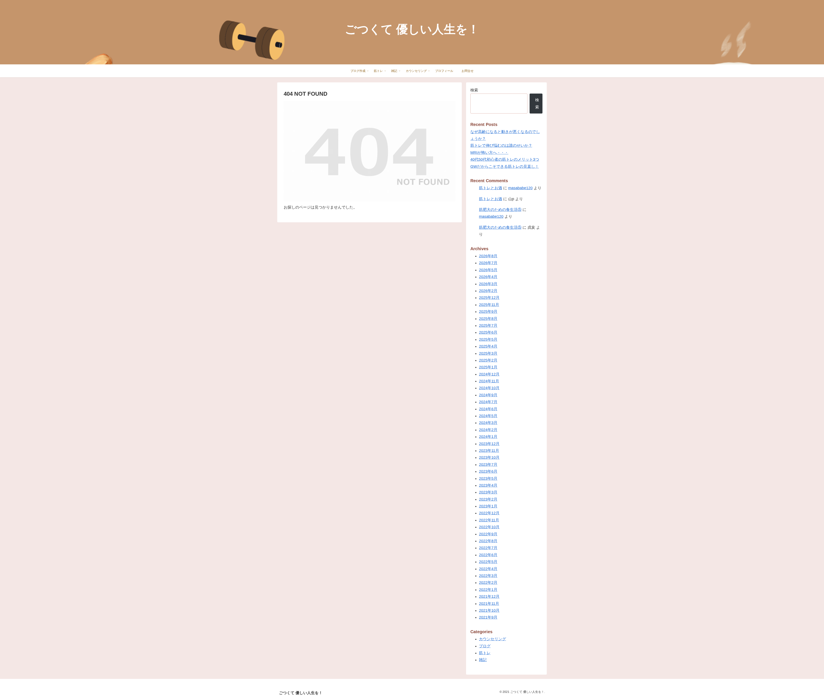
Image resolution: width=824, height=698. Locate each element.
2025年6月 (488, 332)
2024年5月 (488, 416)
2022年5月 (488, 562)
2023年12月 (489, 444)
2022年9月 (488, 534)
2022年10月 (489, 527)
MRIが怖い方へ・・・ (489, 152)
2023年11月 (489, 450)
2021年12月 (489, 596)
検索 (474, 90)
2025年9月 (488, 311)
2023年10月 (489, 457)
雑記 (483, 660)
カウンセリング (492, 639)
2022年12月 (489, 513)
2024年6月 (488, 409)
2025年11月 (489, 305)
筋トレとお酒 (490, 188)
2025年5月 (488, 339)
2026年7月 (488, 263)
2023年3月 (488, 492)
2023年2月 (488, 499)
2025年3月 (488, 353)
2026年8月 (488, 256)
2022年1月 (488, 589)
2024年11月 (489, 381)
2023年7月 (488, 464)
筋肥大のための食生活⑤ (500, 209)
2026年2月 (488, 291)
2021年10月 (489, 610)
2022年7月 (488, 548)
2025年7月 (488, 325)
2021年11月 (489, 603)
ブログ (485, 646)
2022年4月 (488, 569)
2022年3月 (488, 576)
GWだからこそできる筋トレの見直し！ (504, 166)
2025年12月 (489, 297)
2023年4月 (488, 485)
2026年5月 (488, 270)
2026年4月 (488, 277)
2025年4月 (488, 346)
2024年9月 (488, 395)
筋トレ (485, 653)
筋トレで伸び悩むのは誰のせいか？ (501, 145)
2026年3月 (488, 284)
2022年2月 (488, 582)
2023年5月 (488, 478)
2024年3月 (488, 423)
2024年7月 (488, 402)
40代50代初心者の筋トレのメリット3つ (504, 159)
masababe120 (520, 188)
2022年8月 (488, 541)
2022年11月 (489, 520)
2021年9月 (488, 617)
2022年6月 (488, 555)
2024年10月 (489, 388)
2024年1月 (488, 437)
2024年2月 (488, 430)
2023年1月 (488, 506)
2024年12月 (489, 374)
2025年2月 (488, 360)
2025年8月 (488, 318)
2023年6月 (488, 471)
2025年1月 (488, 367)
